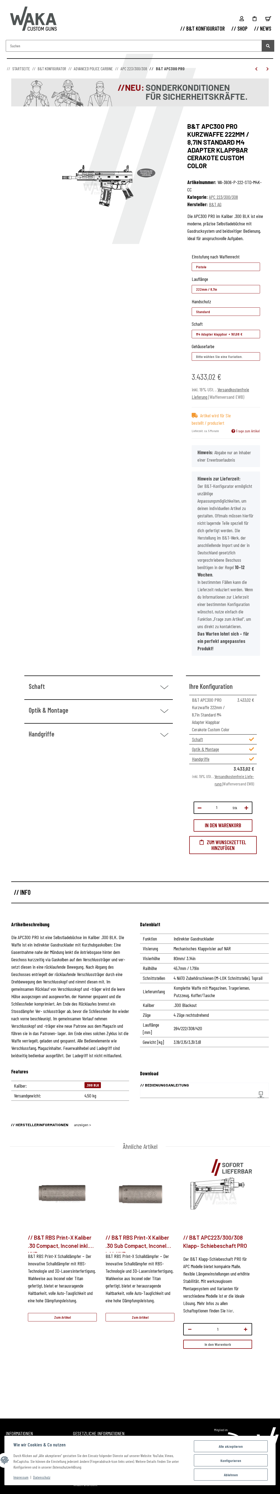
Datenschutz (41, 1477)
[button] (241, 18)
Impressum (20, 1477)
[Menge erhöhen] (246, 807)
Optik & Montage (205, 749)
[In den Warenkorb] (15, 119)
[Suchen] (268, 46)
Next (261, 1281)
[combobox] (226, 267)
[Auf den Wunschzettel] (223, 845)
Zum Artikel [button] (62, 1317)
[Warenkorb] (268, 18)
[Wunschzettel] (254, 18)
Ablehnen (231, 1474)
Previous (19, 1281)
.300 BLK (92, 1085)
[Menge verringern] (199, 807)
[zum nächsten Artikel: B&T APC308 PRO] (267, 69)
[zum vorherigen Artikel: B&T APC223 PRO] (256, 69)
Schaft (197, 739)
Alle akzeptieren (231, 1446)
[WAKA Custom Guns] (33, 19)
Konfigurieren (230, 1460)
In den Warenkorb (218, 1344)
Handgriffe (200, 759)
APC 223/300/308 (223, 197)
